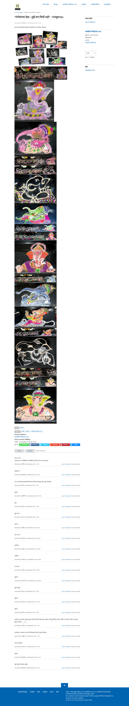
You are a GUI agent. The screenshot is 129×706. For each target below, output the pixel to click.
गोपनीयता (80, 694)
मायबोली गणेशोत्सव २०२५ (70, 4)
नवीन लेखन (45, 4)
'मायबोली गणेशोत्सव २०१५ (36, 431)
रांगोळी (22, 431)
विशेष (38, 692)
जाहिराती (45, 692)
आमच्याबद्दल (87, 694)
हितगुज (56, 4)
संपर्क (92, 694)
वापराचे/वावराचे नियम (71, 694)
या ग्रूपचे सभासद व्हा (90, 42)
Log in (19, 451)
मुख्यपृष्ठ (21, 12)
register (30, 451)
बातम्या (51, 692)
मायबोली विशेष (95, 4)
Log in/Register (90, 22)
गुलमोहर (83, 4)
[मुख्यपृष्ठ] (17, 7)
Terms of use (69, 700)
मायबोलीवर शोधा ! (90, 70)
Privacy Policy (79, 700)
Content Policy (87, 700)
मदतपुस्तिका (107, 4)
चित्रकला (22, 428)
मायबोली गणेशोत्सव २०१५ (21, 437)
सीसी (57, 692)
